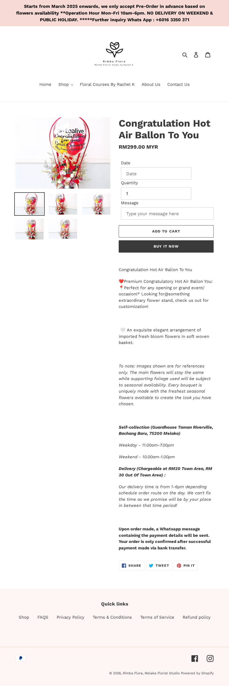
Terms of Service (157, 617)
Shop (24, 617)
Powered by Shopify (197, 673)
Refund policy (197, 617)
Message (130, 202)
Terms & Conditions (112, 617)
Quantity (129, 182)
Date (125, 162)
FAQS (42, 617)
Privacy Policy (70, 617)
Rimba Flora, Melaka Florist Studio (151, 673)
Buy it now (166, 246)
